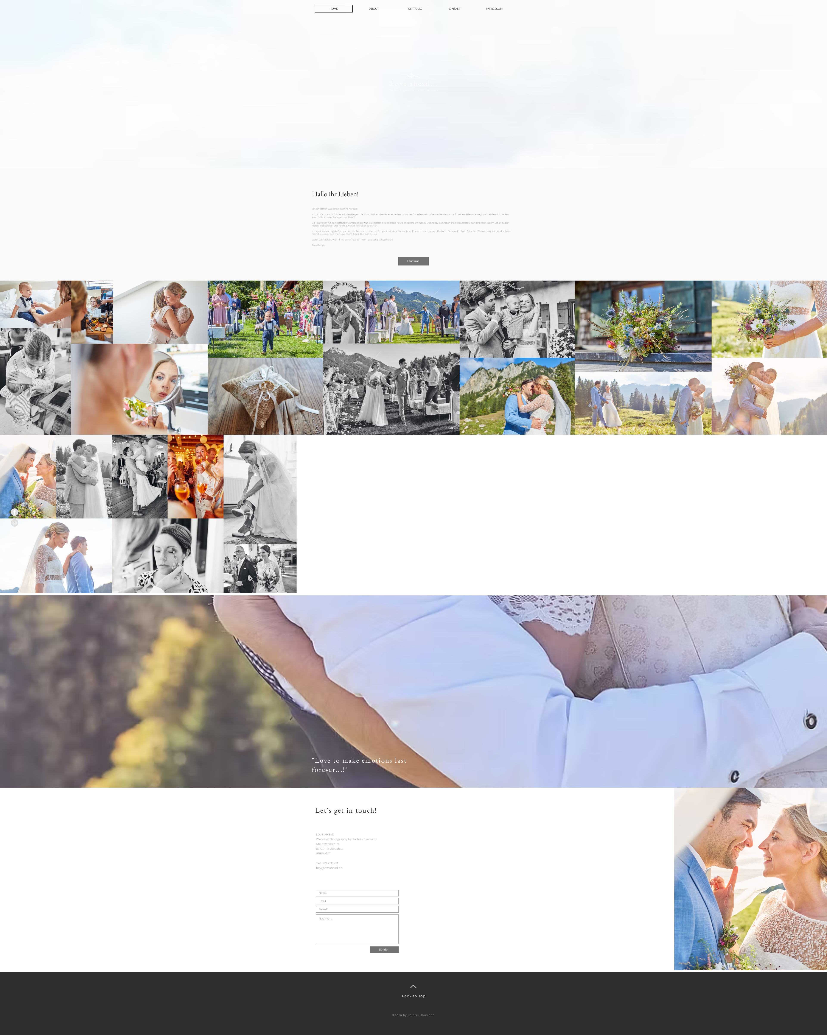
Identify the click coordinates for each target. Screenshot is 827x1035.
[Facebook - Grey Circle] (14, 512)
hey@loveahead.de (329, 868)
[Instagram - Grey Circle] (14, 523)
